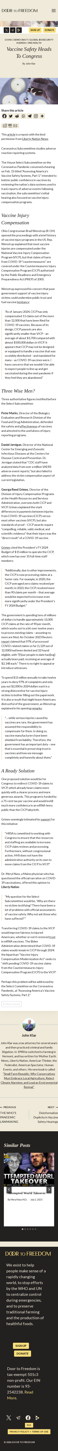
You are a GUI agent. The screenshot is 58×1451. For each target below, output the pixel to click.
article (11, 134)
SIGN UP (35, 30)
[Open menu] (54, 10)
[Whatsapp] (23, 116)
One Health (35, 43)
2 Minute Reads (11, 1004)
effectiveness (28, 426)
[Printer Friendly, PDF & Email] (10, 125)
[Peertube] (19, 30)
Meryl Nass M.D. (19, 1199)
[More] (42, 116)
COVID (8, 40)
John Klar (30, 63)
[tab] (22, 1229)
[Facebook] (4, 116)
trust (52, 937)
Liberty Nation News (35, 139)
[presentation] (29, 1170)
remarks (36, 708)
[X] (6, 30)
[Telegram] (12, 30)
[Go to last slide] (9, 1189)
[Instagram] (36, 116)
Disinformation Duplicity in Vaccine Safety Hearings (45, 1114)
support (46, 819)
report (5, 641)
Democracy (21, 40)
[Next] (49, 1189)
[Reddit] (17, 116)
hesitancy (23, 302)
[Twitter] (11, 116)
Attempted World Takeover (27, 1193)
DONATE (49, 30)
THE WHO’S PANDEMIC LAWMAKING (9, 1114)
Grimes (5, 547)
